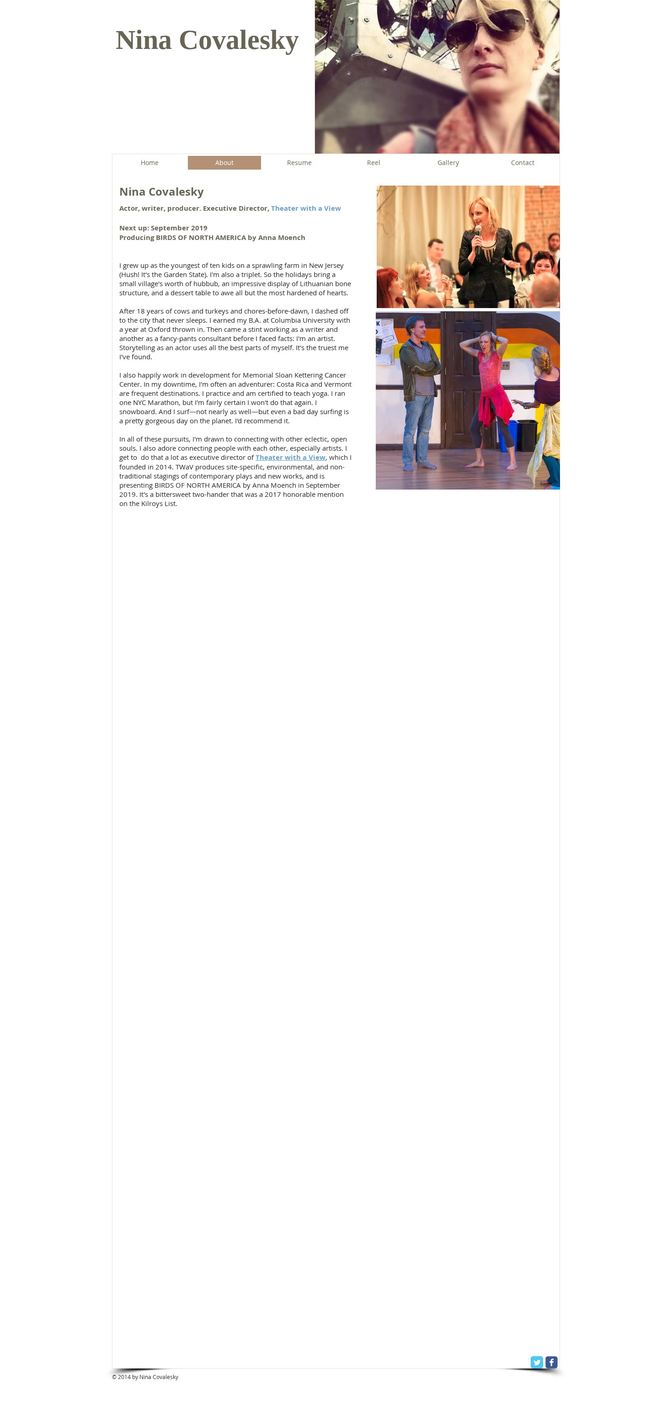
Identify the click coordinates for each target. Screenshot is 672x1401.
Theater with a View (306, 208)
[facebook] (551, 1362)
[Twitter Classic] (537, 1362)
